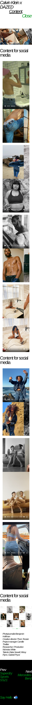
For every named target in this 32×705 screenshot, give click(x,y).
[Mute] (24, 245)
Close (26, 15)
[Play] (5, 245)
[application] (16, 85)
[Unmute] (24, 106)
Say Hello (6, 697)
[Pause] (5, 106)
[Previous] (5, 126)
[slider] (14, 209)
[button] (16, 231)
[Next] (26, 126)
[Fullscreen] (26, 106)
